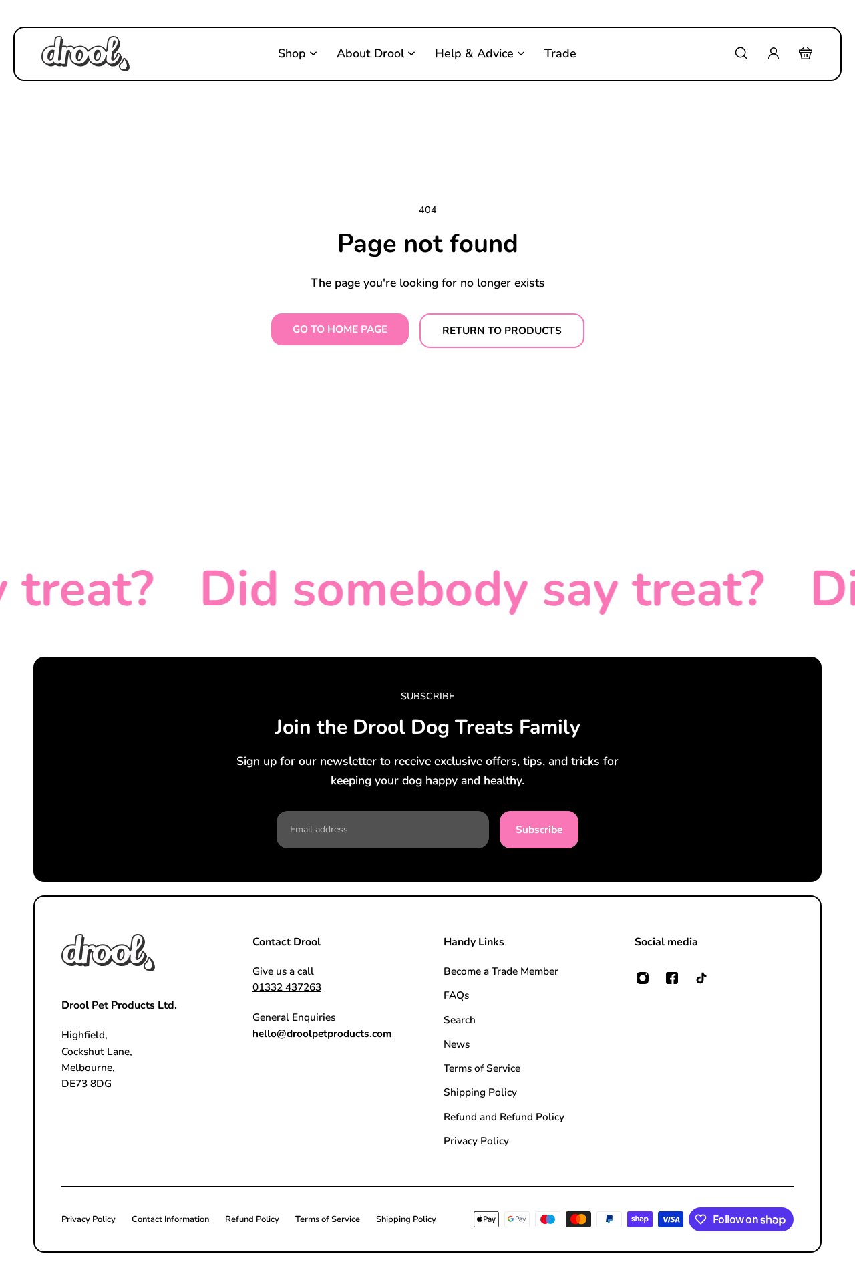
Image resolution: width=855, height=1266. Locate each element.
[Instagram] (642, 978)
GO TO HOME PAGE (340, 329)
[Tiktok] (701, 978)
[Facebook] (672, 978)
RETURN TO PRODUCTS (502, 330)
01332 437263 (286, 988)
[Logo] (85, 54)
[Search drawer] (741, 53)
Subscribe (539, 829)
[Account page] (773, 53)
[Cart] (806, 53)
